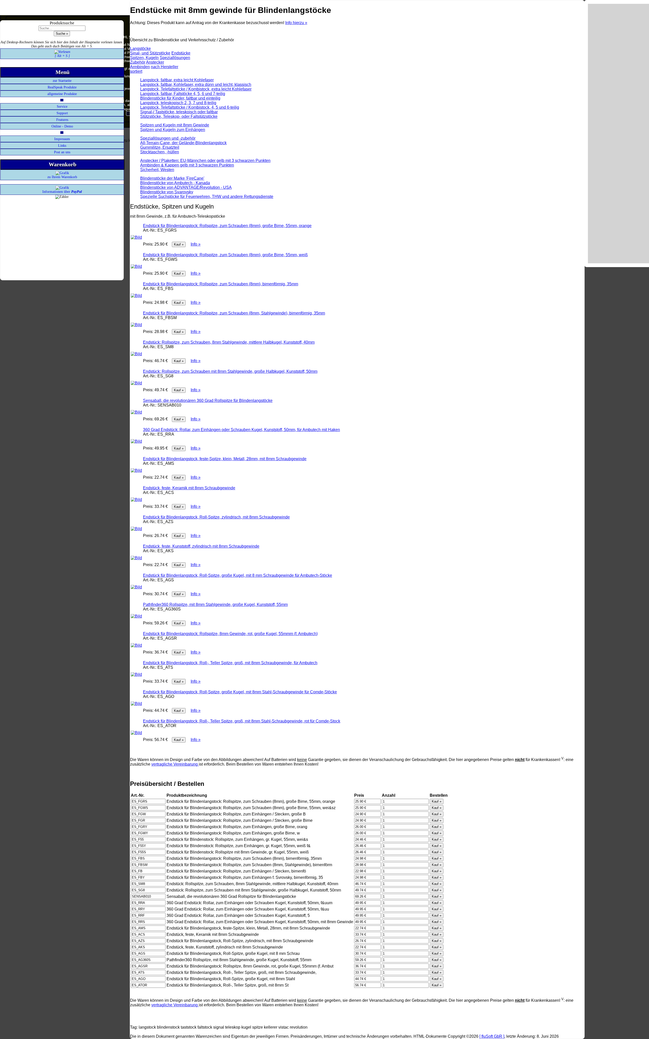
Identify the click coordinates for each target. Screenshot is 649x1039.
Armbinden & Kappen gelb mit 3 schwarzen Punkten (187, 165)
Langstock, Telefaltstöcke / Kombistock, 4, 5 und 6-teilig (189, 107)
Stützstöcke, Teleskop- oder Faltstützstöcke (179, 116)
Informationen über (62, 192)
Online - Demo (62, 126)
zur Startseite (62, 81)
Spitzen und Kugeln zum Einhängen (172, 129)
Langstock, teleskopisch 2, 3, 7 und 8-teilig (178, 103)
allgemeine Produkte (62, 94)
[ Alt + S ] (62, 56)
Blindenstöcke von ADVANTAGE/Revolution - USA (186, 187)
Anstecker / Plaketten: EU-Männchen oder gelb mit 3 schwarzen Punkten (205, 160)
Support (62, 113)
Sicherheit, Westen (157, 170)
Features (62, 120)
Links (62, 145)
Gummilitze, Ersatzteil (159, 147)
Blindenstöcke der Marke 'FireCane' (172, 178)
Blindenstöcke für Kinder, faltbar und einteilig (180, 98)
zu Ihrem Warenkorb (62, 177)
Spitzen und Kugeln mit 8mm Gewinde (174, 125)
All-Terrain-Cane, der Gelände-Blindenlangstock (183, 143)
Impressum (62, 139)
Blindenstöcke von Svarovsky (166, 192)
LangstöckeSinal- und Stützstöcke (150, 50)
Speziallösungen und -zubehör (167, 138)
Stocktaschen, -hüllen (159, 152)
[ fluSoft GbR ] (491, 1036)
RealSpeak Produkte (62, 87)
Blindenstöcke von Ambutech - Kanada (175, 183)
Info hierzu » (296, 23)
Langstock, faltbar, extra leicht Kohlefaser (177, 80)
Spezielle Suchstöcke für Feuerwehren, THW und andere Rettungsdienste (206, 196)
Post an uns (62, 152)
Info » (196, 244)
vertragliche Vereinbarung (175, 764)
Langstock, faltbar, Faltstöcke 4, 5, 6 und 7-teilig (182, 93)
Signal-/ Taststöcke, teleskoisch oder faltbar (179, 112)
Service (62, 106)
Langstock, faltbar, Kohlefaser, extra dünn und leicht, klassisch (195, 84)
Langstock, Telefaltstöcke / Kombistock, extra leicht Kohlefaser (195, 89)
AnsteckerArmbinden (147, 64)
